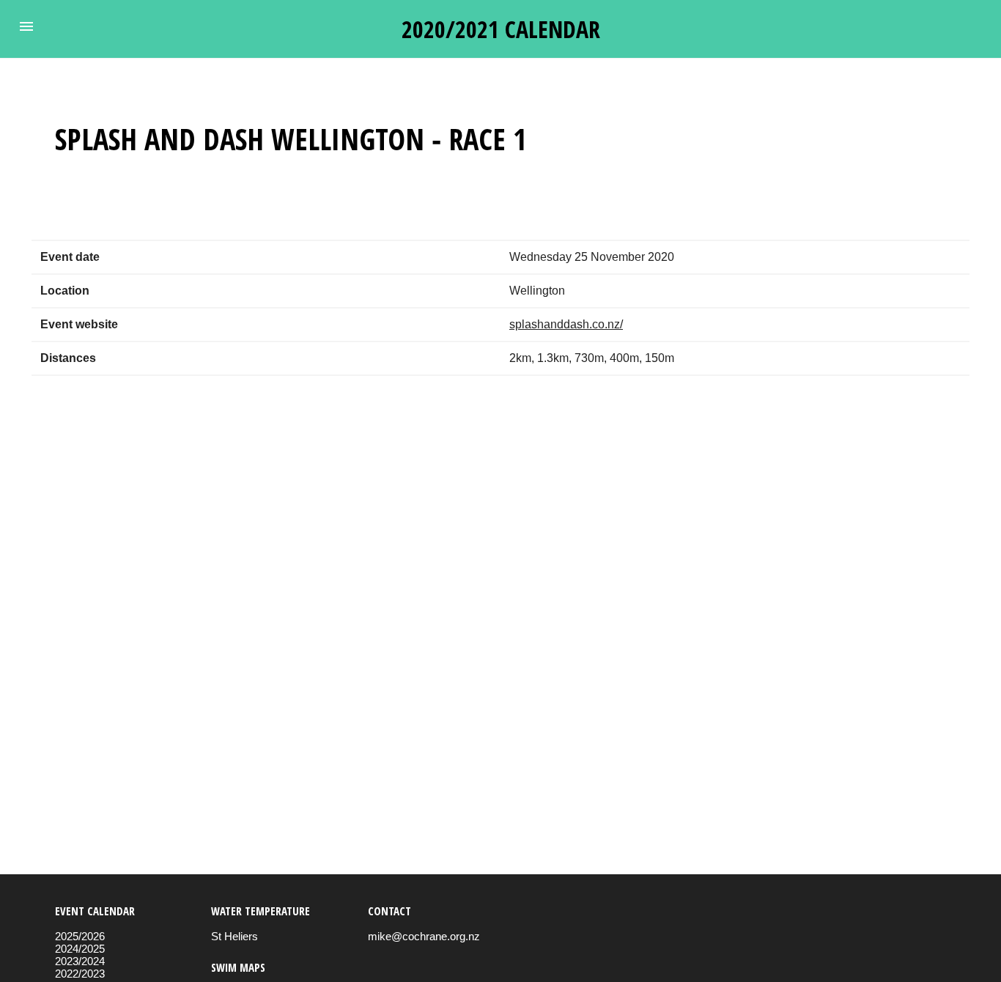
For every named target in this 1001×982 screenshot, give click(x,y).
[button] (26, 26)
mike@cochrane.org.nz (424, 936)
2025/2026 (80, 936)
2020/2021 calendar (501, 29)
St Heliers (234, 936)
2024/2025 (80, 948)
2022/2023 (80, 973)
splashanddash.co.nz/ (566, 324)
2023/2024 (80, 961)
